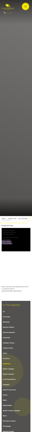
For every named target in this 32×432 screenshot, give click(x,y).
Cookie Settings (6, 243)
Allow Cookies (6, 241)
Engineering (6, 220)
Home (4, 218)
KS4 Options (23, 218)
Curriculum (12, 218)
